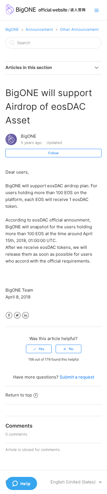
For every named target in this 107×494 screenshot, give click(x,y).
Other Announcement (79, 29)
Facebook (9, 315)
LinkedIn (25, 315)
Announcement (39, 29)
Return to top (18, 395)
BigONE (12, 29)
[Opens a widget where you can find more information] (21, 484)
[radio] (39, 349)
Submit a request (77, 377)
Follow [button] (53, 153)
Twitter (17, 315)
